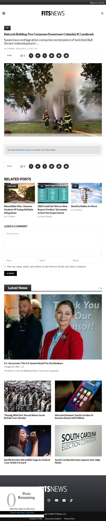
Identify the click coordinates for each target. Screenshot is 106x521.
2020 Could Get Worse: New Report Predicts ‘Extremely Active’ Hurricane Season (52, 209)
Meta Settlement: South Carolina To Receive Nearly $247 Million (74, 416)
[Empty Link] (99, 288)
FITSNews (11, 49)
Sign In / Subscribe (98, 3)
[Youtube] (58, 500)
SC (7, 28)
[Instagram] (51, 500)
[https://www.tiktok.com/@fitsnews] (71, 500)
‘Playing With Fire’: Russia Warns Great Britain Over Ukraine (24, 416)
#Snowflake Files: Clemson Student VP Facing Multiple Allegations (18, 209)
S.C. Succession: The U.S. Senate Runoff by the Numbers (33, 363)
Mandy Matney (46, 217)
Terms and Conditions (53, 519)
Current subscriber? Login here (22, 512)
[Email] (66, 500)
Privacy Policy (69, 519)
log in (29, 149)
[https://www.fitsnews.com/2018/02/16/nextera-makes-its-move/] (86, 193)
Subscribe (20, 149)
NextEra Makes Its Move (84, 206)
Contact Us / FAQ (35, 519)
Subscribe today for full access (22, 508)
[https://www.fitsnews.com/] (53, 489)
